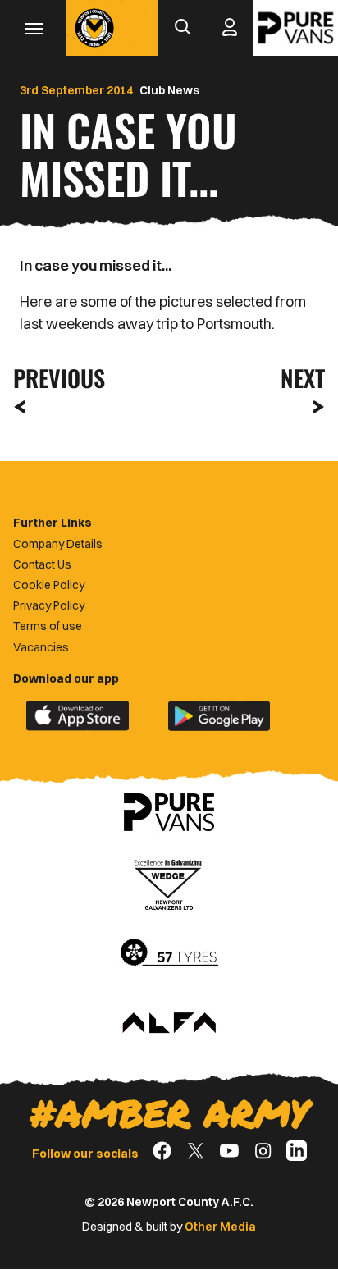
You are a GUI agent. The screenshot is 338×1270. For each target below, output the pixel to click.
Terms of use (47, 626)
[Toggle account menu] (230, 28)
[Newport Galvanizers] (169, 882)
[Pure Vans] (296, 28)
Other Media (220, 1226)
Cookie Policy (48, 585)
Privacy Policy (48, 605)
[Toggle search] (182, 28)
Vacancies (41, 647)
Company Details (58, 544)
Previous (54, 378)
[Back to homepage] (94, 28)
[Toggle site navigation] (33, 28)
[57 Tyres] (169, 953)
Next (303, 378)
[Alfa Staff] (169, 1024)
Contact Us (42, 564)
